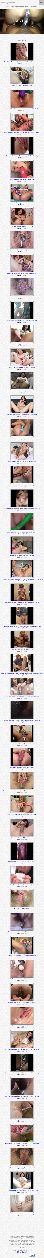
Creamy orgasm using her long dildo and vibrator (22, 367)
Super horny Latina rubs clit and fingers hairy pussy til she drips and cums (22, 626)
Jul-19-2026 (24, 204)
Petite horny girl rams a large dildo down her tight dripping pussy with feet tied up (22, 579)
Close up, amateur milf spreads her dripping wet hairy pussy (22, 250)
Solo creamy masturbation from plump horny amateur (22, 931)
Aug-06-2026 (24, 698)
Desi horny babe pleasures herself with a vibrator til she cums (22, 1190)
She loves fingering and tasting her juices (22, 226)
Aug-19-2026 (24, 1121)
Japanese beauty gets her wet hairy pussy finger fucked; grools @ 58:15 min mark (22, 1167)
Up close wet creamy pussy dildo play (22, 1026)
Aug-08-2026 (24, 722)
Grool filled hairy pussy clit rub (22, 908)
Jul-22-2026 (24, 251)
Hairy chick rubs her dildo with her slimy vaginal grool (22, 485)
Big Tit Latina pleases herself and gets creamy (22, 978)
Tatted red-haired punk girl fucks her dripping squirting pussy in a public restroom (22, 673)
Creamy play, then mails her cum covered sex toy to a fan (22, 532)
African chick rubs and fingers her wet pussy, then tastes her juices (22, 696)
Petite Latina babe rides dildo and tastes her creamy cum (22, 320)
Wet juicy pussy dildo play (22, 344)
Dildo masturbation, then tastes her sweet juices (22, 179)
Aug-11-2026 (24, 839)
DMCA (19, 1252)
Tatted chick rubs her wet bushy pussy (22, 85)
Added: (19, 63)
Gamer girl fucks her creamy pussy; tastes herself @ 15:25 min (22, 108)
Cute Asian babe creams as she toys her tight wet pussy (22, 391)
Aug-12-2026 (24, 933)
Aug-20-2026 (24, 1192)
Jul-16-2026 (24, 87)
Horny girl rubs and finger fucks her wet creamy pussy (22, 461)
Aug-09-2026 (24, 769)
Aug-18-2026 (24, 1051)
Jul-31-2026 (24, 463)
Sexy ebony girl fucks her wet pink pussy (22, 649)
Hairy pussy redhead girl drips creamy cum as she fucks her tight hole (22, 508)
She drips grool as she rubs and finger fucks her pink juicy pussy (22, 1073)
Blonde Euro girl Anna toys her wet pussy (22, 1120)
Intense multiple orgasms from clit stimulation (22, 203)
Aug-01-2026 (24, 533)
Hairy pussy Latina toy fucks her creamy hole (22, 767)
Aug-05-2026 (24, 651)
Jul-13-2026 (24, 63)
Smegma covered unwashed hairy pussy (22, 297)
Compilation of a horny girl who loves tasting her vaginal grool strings (22, 61)
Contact (24, 1252)
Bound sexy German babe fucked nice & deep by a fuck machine (22, 1096)
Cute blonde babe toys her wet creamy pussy (22, 1214)
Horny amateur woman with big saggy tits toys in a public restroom (22, 602)
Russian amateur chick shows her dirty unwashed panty (22, 861)
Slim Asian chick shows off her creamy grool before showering (22, 155)
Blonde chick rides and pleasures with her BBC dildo (22, 814)
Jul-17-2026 (24, 134)
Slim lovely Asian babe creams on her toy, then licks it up (22, 414)
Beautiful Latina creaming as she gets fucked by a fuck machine (22, 1143)
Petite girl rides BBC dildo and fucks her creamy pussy (22, 1002)
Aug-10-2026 (24, 816)
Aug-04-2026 (24, 604)
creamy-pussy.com (8, 2)
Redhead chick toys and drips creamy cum (22, 837)
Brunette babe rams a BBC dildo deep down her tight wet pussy (22, 1049)
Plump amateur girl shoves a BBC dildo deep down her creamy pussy (22, 132)
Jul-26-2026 (24, 345)
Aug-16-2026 (24, 1004)
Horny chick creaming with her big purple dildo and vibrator (22, 273)
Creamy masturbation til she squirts (22, 743)
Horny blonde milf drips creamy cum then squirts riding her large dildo (22, 438)
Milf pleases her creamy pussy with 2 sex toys (22, 555)
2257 (30, 1250)
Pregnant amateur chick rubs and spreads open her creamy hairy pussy (22, 790)
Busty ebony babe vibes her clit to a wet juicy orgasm (22, 955)
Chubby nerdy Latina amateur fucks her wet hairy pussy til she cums (22, 720)
